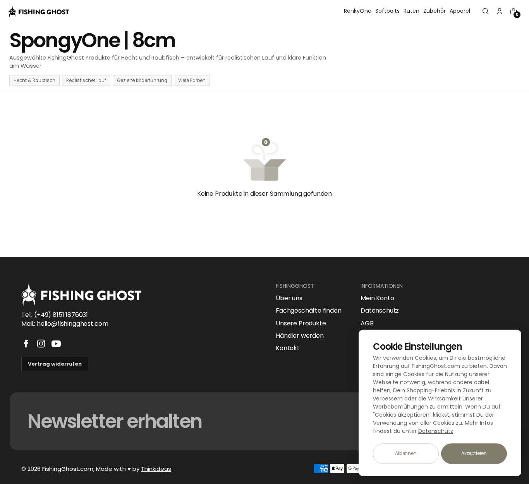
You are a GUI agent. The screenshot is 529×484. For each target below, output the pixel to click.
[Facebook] (26, 343)
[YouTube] (56, 343)
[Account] (500, 11)
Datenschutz (380, 310)
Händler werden (300, 336)
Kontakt (288, 348)
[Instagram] (41, 343)
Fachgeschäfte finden (309, 310)
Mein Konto (377, 298)
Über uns (289, 298)
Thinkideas (156, 469)
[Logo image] (39, 11)
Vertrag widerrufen (55, 364)
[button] (486, 11)
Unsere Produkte (301, 323)
